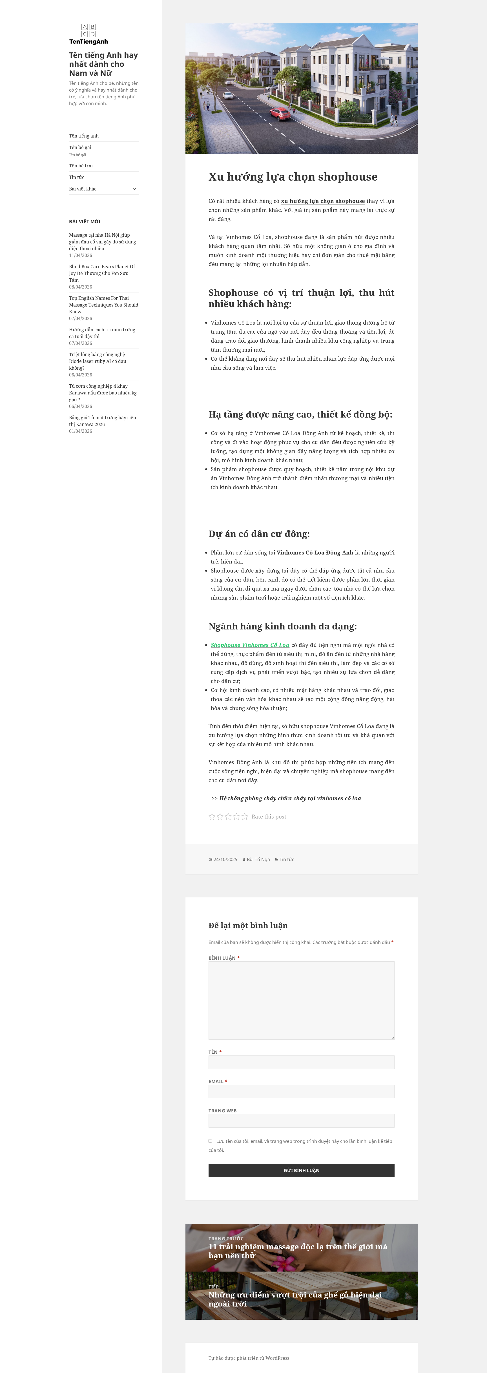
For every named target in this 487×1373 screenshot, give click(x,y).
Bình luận (224, 958)
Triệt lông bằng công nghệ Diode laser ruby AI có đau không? (97, 361)
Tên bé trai (81, 166)
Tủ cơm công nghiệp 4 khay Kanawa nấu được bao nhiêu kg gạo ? (103, 393)
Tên (215, 1052)
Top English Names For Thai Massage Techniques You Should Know (103, 305)
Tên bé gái (80, 150)
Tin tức (76, 177)
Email (218, 1081)
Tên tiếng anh (84, 136)
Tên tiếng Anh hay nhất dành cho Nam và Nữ (103, 64)
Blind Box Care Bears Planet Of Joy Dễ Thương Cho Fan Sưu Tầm (102, 273)
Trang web (223, 1111)
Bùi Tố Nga (258, 859)
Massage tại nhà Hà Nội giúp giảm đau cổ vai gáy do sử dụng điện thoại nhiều (102, 242)
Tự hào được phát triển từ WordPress (249, 1358)
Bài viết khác (82, 189)
